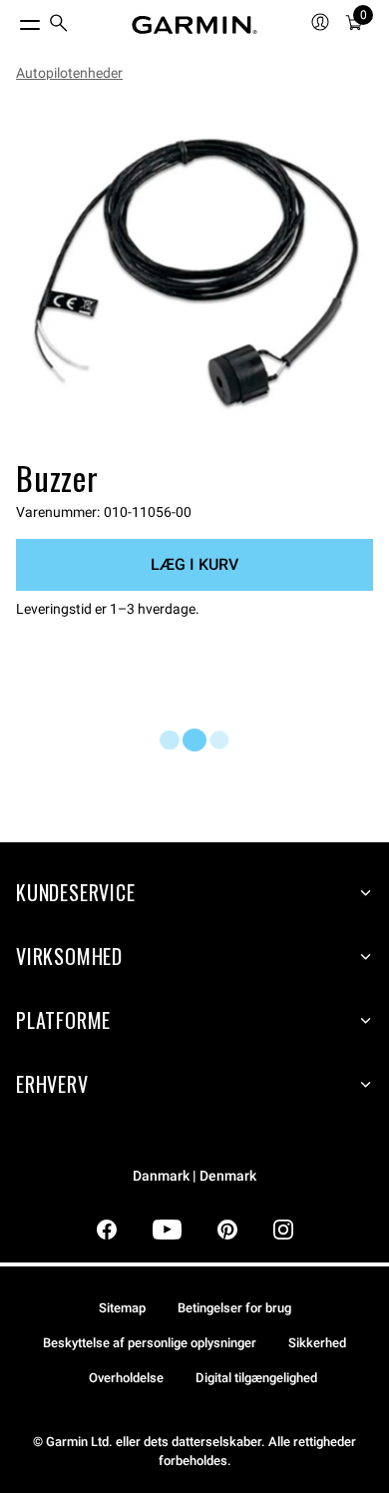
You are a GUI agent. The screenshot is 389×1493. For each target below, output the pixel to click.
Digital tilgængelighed (256, 1377)
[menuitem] (59, 25)
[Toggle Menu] (12, 20)
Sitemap (122, 1307)
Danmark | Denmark (194, 1176)
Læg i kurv (194, 564)
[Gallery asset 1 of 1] (194, 274)
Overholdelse (126, 1377)
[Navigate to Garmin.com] (194, 25)
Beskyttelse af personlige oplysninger (149, 1342)
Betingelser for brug (234, 1307)
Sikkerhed (317, 1342)
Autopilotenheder (69, 73)
